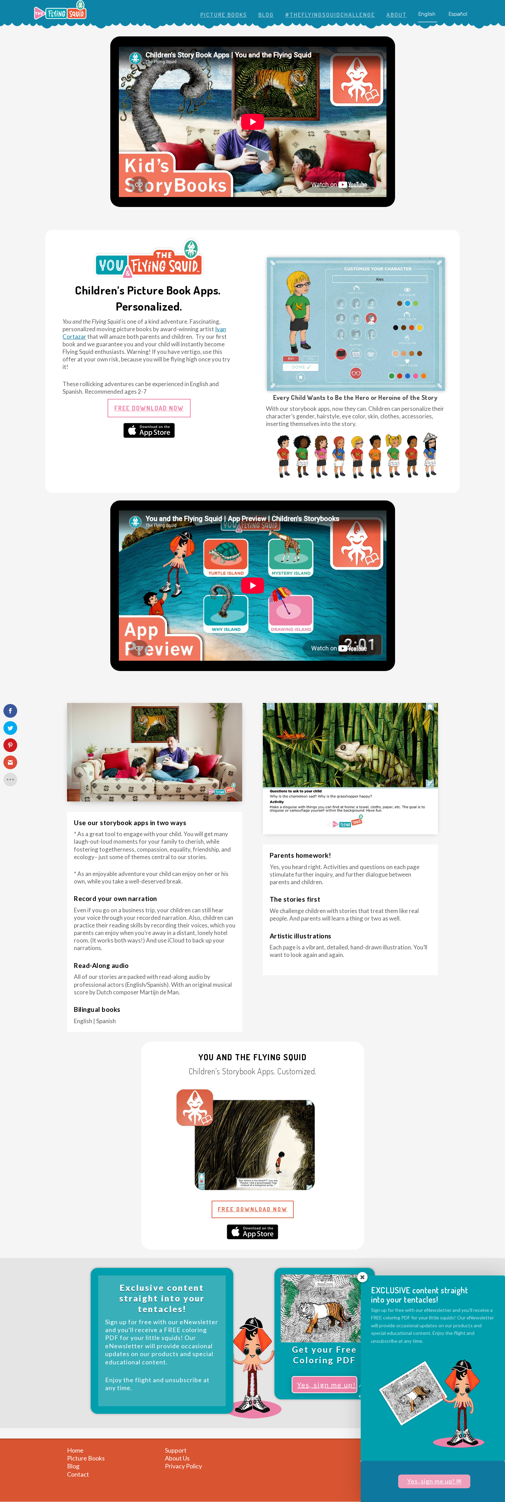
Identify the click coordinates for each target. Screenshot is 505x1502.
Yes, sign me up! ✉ (434, 1481)
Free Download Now (149, 408)
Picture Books (223, 15)
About (396, 15)
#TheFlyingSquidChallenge (330, 15)
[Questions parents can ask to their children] (350, 832)
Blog (266, 15)
